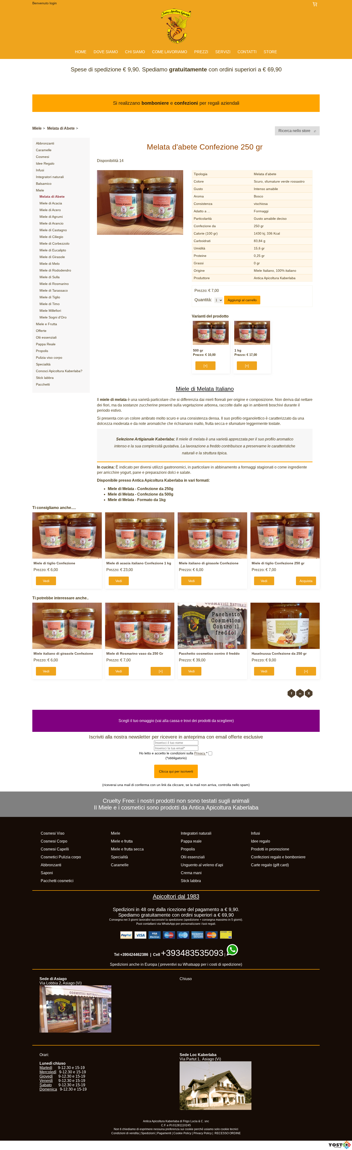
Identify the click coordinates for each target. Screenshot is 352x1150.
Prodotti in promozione (270, 849)
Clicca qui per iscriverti (176, 771)
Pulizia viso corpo (49, 357)
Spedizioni (148, 1133)
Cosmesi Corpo (54, 841)
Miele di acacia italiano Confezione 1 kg (138, 563)
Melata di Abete (61, 128)
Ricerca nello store (294, 131)
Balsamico (43, 183)
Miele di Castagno (53, 230)
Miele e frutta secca (127, 849)
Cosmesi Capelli (55, 849)
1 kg (237, 350)
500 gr (198, 350)
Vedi (46, 581)
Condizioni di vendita (125, 1133)
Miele (37, 128)
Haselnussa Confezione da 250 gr (279, 653)
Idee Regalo (45, 163)
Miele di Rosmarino (54, 284)
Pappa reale (191, 841)
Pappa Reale (46, 344)
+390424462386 (134, 955)
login (53, 3)
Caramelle (43, 150)
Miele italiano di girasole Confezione (208, 563)
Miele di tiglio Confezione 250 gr (278, 563)
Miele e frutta (122, 841)
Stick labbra (45, 378)
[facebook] (291, 693)
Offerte (41, 331)
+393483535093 (192, 953)
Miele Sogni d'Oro (53, 317)
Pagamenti (164, 1133)
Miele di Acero (50, 210)
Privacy (200, 753)
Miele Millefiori (50, 310)
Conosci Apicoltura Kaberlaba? (59, 371)
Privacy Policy (202, 1133)
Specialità (43, 364)
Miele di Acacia (51, 203)
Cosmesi (42, 157)
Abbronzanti (45, 143)
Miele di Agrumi (51, 217)
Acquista (306, 581)
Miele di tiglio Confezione (54, 563)
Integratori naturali (50, 177)
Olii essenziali (46, 337)
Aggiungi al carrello (242, 300)
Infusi (40, 170)
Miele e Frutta (46, 324)
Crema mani (191, 873)
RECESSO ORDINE (228, 1133)
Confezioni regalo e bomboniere (278, 857)
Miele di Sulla (50, 277)
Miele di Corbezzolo (54, 243)
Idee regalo (260, 841)
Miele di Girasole (52, 257)
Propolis (42, 351)
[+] (205, 366)
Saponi (47, 873)
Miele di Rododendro (55, 270)
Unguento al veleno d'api (202, 865)
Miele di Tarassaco (54, 290)
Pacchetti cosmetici (57, 881)
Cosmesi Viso (52, 833)
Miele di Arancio (51, 223)
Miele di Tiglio (50, 297)
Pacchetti (43, 384)
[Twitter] (308, 693)
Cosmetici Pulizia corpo (61, 857)
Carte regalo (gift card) (270, 865)
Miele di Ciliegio (51, 237)
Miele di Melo (50, 264)
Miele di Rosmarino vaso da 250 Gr (134, 653)
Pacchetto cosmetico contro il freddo (209, 653)
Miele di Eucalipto (53, 250)
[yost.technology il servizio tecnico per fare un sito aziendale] (340, 1148)
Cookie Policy (182, 1133)
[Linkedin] (300, 693)
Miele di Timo (50, 304)
